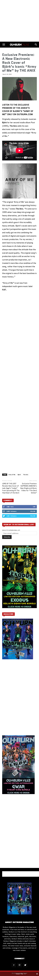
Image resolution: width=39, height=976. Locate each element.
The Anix (25, 475)
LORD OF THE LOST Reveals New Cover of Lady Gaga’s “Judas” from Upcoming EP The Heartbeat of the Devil (10, 488)
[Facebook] (14, 965)
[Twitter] (25, 965)
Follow (32, 511)
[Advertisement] (19, 21)
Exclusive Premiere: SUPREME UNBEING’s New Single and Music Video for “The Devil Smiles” (28, 488)
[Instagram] (19, 965)
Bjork (19, 475)
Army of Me (12, 475)
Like (34, 507)
